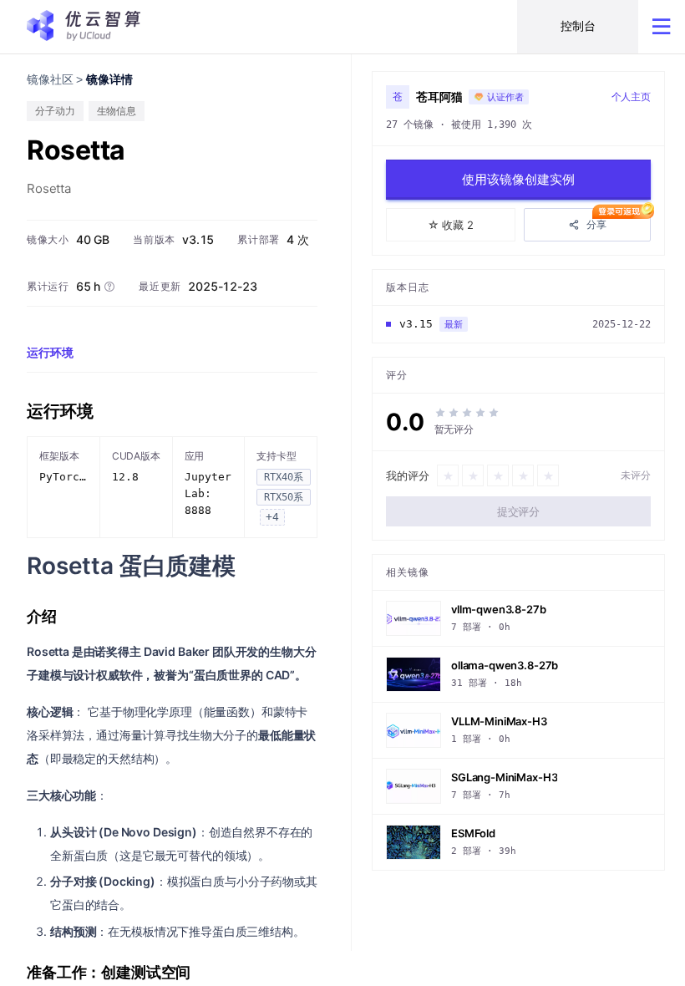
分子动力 (55, 110)
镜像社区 (50, 79)
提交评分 (518, 511)
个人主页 (631, 96)
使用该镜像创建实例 (518, 179)
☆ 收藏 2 (451, 224)
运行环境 (50, 352)
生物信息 (117, 110)
